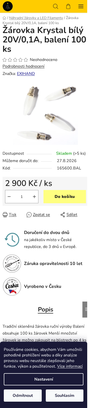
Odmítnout (23, 395)
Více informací (70, 366)
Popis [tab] (45, 309)
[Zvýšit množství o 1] (34, 196)
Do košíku (65, 196)
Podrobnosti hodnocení (23, 66)
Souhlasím (64, 395)
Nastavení (43, 379)
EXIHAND (26, 73)
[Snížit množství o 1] (9, 196)
